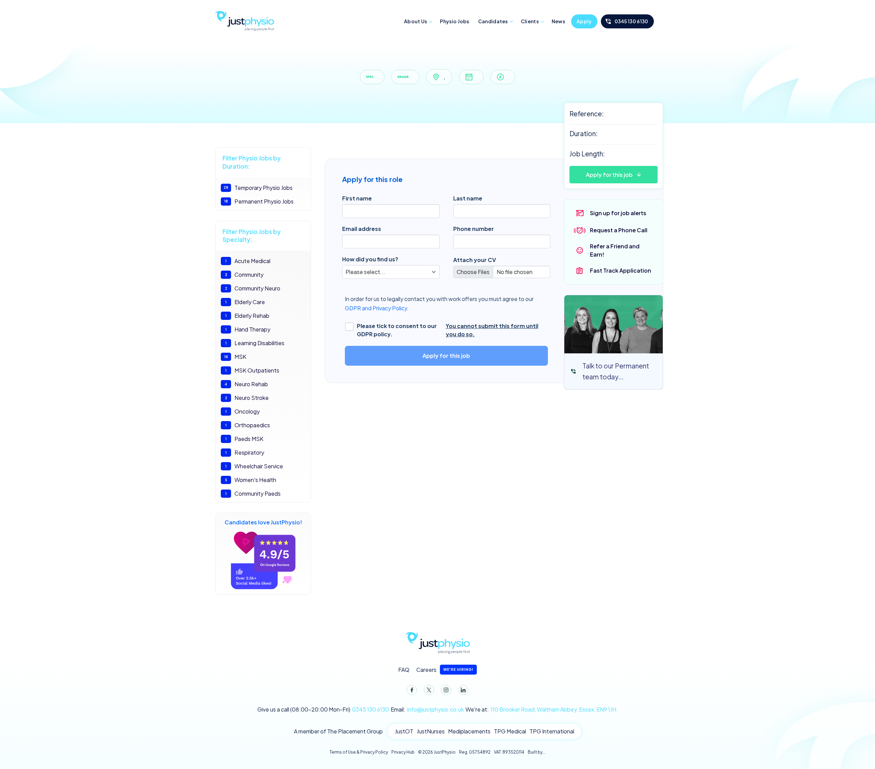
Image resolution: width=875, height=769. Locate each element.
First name (357, 198)
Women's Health (251, 479)
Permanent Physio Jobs (259, 201)
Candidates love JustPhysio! (263, 522)
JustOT (404, 731)
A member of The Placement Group (338, 731)
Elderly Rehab (247, 315)
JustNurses (431, 731)
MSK (235, 356)
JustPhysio (244, 20)
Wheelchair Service (254, 466)
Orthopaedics (247, 425)
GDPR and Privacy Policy (376, 308)
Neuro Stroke (247, 397)
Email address (361, 228)
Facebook (412, 690)
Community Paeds (253, 493)
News (558, 21)
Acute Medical (247, 260)
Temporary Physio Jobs (258, 187)
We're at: (542, 709)
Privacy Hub (403, 752)
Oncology (242, 411)
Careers (444, 669)
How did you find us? (370, 259)
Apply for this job (609, 174)
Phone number (473, 228)
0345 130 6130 (631, 21)
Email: (427, 709)
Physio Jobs (454, 21)
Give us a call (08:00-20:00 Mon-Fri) (323, 709)
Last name (467, 198)
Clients (530, 21)
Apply (584, 21)
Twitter (429, 690)
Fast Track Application (620, 270)
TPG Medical (510, 731)
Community (244, 274)
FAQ (403, 669)
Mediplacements (469, 731)
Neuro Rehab (246, 384)
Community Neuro (253, 288)
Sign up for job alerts (618, 213)
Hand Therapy (247, 329)
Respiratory (244, 452)
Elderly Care (245, 301)
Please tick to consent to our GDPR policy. (447, 330)
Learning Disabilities (254, 343)
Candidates (493, 21)
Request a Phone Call (618, 230)
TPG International (551, 731)
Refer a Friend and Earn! (615, 250)
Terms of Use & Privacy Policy (358, 752)
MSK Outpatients (252, 370)
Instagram (446, 690)
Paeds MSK (244, 438)
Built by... (537, 752)
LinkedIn (463, 690)
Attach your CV (474, 259)
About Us (415, 21)
